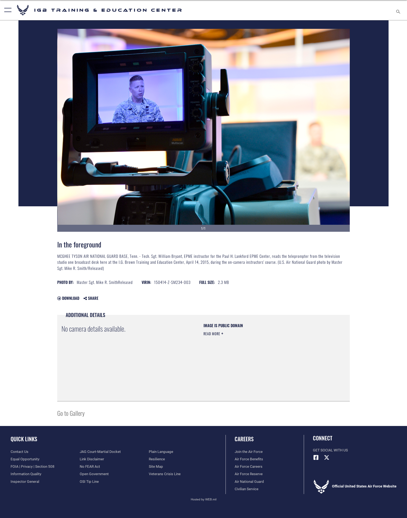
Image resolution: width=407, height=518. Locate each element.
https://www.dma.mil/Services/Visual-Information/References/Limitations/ (253, 361)
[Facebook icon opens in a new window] (316, 457)
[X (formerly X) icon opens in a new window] (326, 457)
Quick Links (24, 439)
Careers (244, 439)
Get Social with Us (330, 450)
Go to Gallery (71, 412)
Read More (212, 333)
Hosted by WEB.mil (203, 499)
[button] (7, 10)
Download (70, 298)
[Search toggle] (399, 10)
